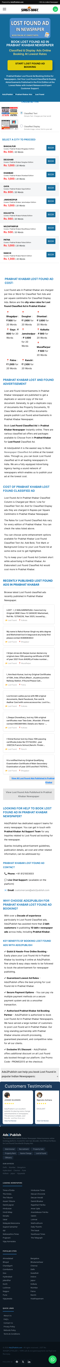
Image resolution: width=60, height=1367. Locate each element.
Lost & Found (41, 1153)
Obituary (8, 1157)
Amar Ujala (35, 1208)
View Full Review (10, 1121)
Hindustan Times (38, 1190)
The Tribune (8, 1197)
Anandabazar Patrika (39, 1212)
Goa (4, 1273)
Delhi (33, 1269)
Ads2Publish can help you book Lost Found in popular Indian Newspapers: (29, 1074)
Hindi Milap (7, 1212)
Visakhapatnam (37, 1298)
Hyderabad (7, 1276)
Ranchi (33, 1295)
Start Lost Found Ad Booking (30, 65)
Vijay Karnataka (9, 1241)
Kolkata (34, 1284)
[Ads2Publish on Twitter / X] (23, 1361)
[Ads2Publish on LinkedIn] (29, 1361)
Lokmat (34, 1219)
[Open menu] (4, 9)
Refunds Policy (10, 1330)
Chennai (34, 1265)
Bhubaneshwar (37, 1262)
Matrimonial (10, 1149)
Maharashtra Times (11, 1234)
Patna (33, 1291)
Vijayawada (7, 1298)
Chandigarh (8, 1265)
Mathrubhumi (37, 1223)
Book (51, 147)
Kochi (5, 1284)
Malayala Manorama (11, 1223)
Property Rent (10, 1153)
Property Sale (38, 1149)
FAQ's (6, 1319)
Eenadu (6, 1216)
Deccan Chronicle (38, 1194)
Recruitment (24, 1149)
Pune (5, 1295)
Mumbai (34, 1287)
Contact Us (8, 1323)
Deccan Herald (37, 1197)
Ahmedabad (8, 1258)
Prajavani (6, 1237)
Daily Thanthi (36, 1226)
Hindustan (7, 1208)
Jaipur (33, 1280)
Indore (33, 1276)
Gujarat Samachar (10, 1226)
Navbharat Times (38, 1234)
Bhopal (6, 1262)
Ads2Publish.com (15, 1347)
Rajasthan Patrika (38, 1205)
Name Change (25, 1153)
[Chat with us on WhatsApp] (55, 9)
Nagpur (6, 1291)
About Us (7, 1315)
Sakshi (33, 1216)
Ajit (4, 1230)
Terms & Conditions (12, 1334)
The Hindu (7, 1194)
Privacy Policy (9, 1326)
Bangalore (35, 1258)
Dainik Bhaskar (37, 1201)
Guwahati (35, 1273)
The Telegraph (37, 1237)
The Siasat (35, 1230)
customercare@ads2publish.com (32, 890)
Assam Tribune (9, 1201)
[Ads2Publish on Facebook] (17, 1361)
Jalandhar (7, 1280)
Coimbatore (8, 1269)
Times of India (8, 1190)
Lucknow (6, 1287)
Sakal (5, 1219)
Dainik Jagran (8, 1205)
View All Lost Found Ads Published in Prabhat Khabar (33, 780)
